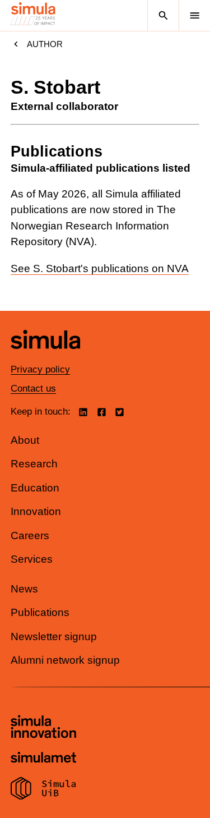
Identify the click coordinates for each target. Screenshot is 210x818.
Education (35, 488)
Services (32, 559)
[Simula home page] (45, 357)
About (25, 440)
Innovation (36, 511)
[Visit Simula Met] (43, 759)
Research (34, 464)
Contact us (33, 388)
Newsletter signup (54, 636)
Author (45, 44)
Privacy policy (40, 369)
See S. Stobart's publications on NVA (100, 268)
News (24, 589)
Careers (30, 535)
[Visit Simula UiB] (43, 790)
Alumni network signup (65, 660)
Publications (40, 612)
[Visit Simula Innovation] (43, 728)
